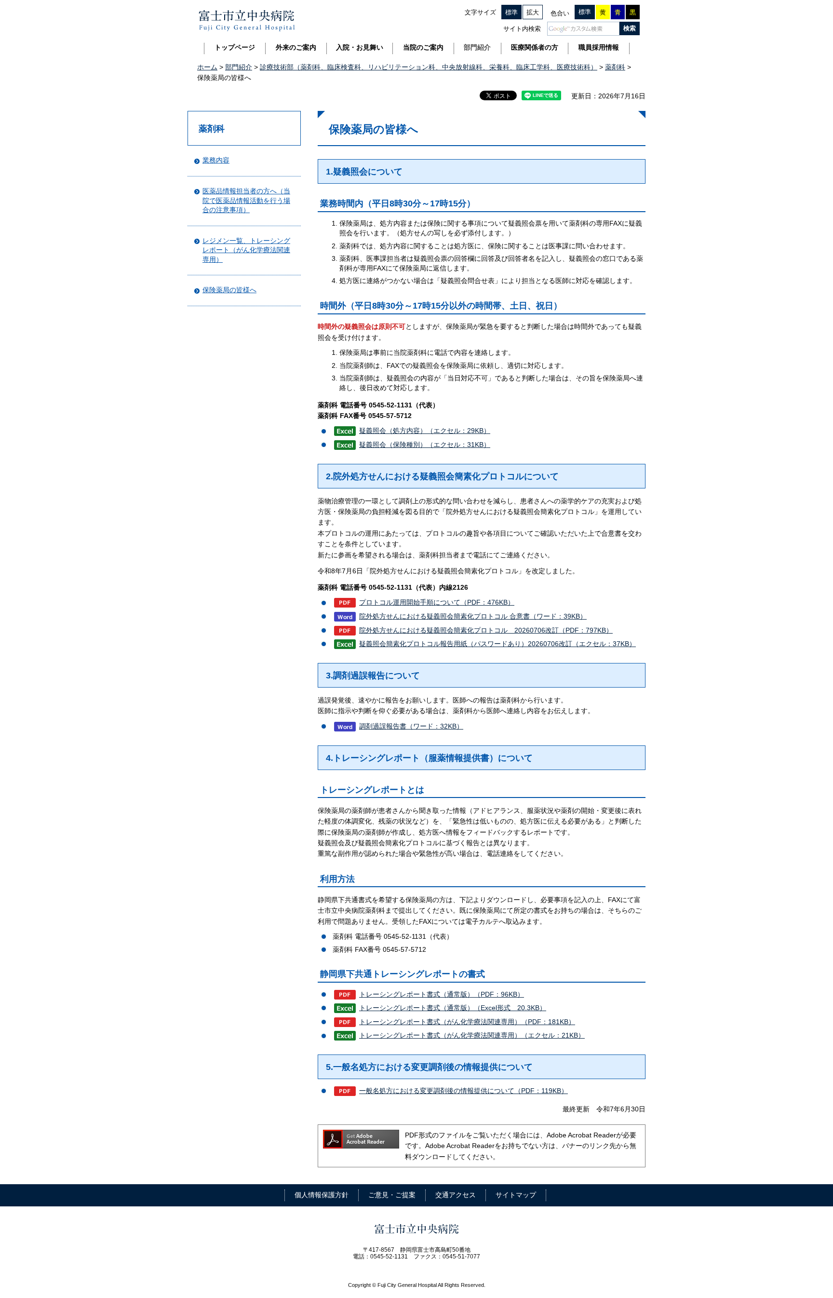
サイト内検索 (522, 28)
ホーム (207, 67)
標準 (511, 12)
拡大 (532, 12)
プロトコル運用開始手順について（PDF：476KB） (436, 602)
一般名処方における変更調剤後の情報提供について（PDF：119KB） (463, 1091)
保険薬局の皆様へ (229, 290)
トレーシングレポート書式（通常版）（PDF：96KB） (441, 994)
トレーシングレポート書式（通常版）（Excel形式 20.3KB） (452, 1008)
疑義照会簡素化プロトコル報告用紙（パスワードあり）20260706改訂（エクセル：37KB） (497, 644)
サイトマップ (516, 1195)
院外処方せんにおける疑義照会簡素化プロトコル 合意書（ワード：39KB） (473, 616)
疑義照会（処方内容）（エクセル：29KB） (424, 430)
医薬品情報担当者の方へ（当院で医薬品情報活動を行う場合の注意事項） (246, 200)
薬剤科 (615, 67)
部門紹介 (238, 67)
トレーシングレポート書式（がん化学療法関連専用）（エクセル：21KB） (472, 1035)
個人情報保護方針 (322, 1195)
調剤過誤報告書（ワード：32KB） (411, 726)
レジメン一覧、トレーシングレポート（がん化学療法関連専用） (246, 250)
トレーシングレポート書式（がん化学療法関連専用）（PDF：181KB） (467, 1022)
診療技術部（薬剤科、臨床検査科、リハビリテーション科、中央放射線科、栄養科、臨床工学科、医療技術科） (428, 67)
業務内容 (215, 160)
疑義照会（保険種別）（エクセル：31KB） (424, 444)
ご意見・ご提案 (392, 1195)
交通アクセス (455, 1195)
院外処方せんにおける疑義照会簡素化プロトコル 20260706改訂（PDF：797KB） (486, 630)
